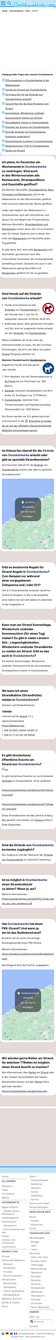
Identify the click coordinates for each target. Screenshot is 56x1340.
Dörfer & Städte (11, 1302)
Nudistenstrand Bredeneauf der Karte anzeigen (30, 1000)
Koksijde (9, 390)
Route (32, 1216)
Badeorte (7, 1186)
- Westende (35, 1291)
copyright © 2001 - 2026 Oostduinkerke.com (27, 1337)
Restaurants (20, 238)
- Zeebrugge (36, 1264)
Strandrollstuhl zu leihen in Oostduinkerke (29, 141)
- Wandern (35, 1187)
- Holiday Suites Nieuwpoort (11, 1212)
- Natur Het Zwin (38, 1257)
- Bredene (35, 1280)
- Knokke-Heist (37, 1261)
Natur (5, 1306)
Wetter (5, 1197)
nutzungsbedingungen (26, 1333)
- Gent (33, 1245)
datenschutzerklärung (45, 1333)
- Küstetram (36, 1224)
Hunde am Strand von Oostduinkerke (26, 89)
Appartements (10, 1207)
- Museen (7, 1264)
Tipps (5, 1189)
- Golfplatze (36, 1195)
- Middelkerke (37, 1287)
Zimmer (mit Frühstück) (8, 1241)
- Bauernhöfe (9, 1283)
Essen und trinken (39, 1203)
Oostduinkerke (35, 166)
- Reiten (33, 1191)
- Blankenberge (38, 1268)
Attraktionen (9, 1279)
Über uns (34, 1316)
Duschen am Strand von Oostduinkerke (27, 127)
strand (23, 716)
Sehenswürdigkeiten (13, 1260)
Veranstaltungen (38, 1207)
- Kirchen (7, 1271)
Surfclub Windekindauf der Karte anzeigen (28, 509)
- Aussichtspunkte (12, 1275)
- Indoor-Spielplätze (13, 1291)
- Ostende (35, 1284)
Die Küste (34, 1253)
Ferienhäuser (9, 1221)
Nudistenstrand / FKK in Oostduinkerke (27, 145)
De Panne (10, 381)
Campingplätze (10, 1217)
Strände (48, 450)
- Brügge (34, 1241)
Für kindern (8, 1193)
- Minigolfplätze (11, 1294)
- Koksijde (34, 1299)
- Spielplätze (9, 1287)
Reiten (32, 1072)
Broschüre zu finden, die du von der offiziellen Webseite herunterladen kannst (27, 426)
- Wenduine (35, 1272)
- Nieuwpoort (9, 1225)
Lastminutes (9, 1246)
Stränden (10, 309)
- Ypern (33, 1249)
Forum (32, 1228)
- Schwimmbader (38, 1180)
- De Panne (35, 1303)
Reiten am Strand (15, 150)
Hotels (5, 1236)
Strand (5, 354)
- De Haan (35, 1276)
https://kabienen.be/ (13, 725)
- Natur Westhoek (39, 1307)
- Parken (34, 1220)
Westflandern (36, 1237)
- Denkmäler (9, 1267)
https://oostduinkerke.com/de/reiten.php (24, 1091)
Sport (32, 1176)
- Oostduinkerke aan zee (13, 1231)
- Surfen (34, 1199)
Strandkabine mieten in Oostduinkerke (27, 122)
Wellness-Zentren (12, 1298)
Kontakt (33, 1326)
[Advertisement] (28, 42)
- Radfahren (36, 1184)
